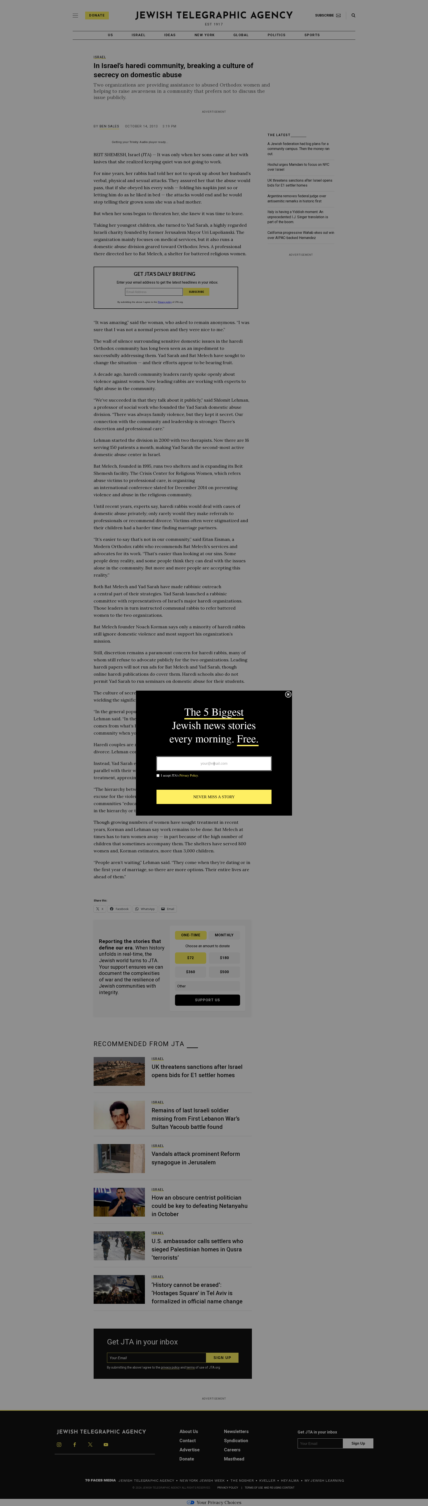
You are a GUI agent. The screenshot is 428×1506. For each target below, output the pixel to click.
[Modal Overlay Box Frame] (214, 753)
